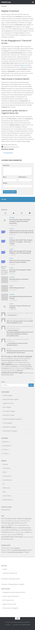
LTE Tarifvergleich (7, 423)
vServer (15, 370)
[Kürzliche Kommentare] (22, 213)
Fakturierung (5, 360)
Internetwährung (4, 362)
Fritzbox (12, 360)
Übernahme (10, 375)
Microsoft (6, 364)
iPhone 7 (11, 362)
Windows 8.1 (25, 372)
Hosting (23, 360)
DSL (10, 358)
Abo (12, 356)
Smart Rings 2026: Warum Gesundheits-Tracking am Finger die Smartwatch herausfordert (20, 221)
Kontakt (5, 569)
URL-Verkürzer (9, 370)
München (14, 365)
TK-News (11, 228)
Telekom (28, 368)
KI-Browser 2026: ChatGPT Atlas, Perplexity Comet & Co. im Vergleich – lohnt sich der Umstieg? (20, 241)
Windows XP (30, 372)
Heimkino (18, 360)
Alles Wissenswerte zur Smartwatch (19, 279)
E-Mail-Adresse (22, 177)
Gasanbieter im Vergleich (9, 427)
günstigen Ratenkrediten (19, 550)
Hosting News (6, 445)
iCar (26, 360)
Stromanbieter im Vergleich (10, 431)
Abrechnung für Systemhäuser (11, 596)
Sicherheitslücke (27, 367)
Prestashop (3, 366)
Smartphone (5, 368)
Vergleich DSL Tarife (8, 403)
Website (5, 183)
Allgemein (11, 217)
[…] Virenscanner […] (12, 315)
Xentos (3, 375)
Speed (11, 368)
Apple (30, 356)
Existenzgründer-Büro (25, 358)
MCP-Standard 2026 (8, 600)
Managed (20, 362)
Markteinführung (26, 362)
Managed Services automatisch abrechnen (14, 592)
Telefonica (23, 368)
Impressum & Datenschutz (10, 573)
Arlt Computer (6, 468)
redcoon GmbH (7, 496)
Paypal (29, 365)
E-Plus (19, 358)
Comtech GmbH (7, 476)
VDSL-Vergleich (7, 407)
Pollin (4, 492)
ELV (4, 484)
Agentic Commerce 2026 (9, 604)
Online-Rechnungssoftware (15, 552)
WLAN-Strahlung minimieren (17, 288)
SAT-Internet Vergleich (9, 411)
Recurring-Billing (11, 367)
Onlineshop (22, 365)
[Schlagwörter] (30, 213)
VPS (12, 370)
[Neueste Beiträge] (5, 213)
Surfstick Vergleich (8, 395)
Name (5, 177)
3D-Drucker (6, 356)
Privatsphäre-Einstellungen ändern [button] (10, 579)
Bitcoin (2, 358)
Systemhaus (18, 368)
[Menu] (33, 2)
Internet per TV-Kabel (8, 415)
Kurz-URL (16, 362)
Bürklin (4, 472)
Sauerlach (19, 366)
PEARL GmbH (6, 488)
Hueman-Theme (26, 624)
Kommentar (6, 165)
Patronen (22, 65)
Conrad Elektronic (7, 480)
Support (14, 368)
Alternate (5, 464)
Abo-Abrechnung (20, 356)
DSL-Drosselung (15, 358)
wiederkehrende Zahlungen (12, 372)
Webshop (20, 370)
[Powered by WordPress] (11, 624)
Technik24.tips (6, 2)
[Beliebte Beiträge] (13, 213)
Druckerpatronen (8, 152)
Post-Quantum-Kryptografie (10, 608)
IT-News (11, 238)
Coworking (6, 358)
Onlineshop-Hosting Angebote (9, 584)
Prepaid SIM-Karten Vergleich (11, 399)
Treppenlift (17, 548)
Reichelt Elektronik (8, 500)
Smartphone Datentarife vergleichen (12, 419)
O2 (18, 364)
